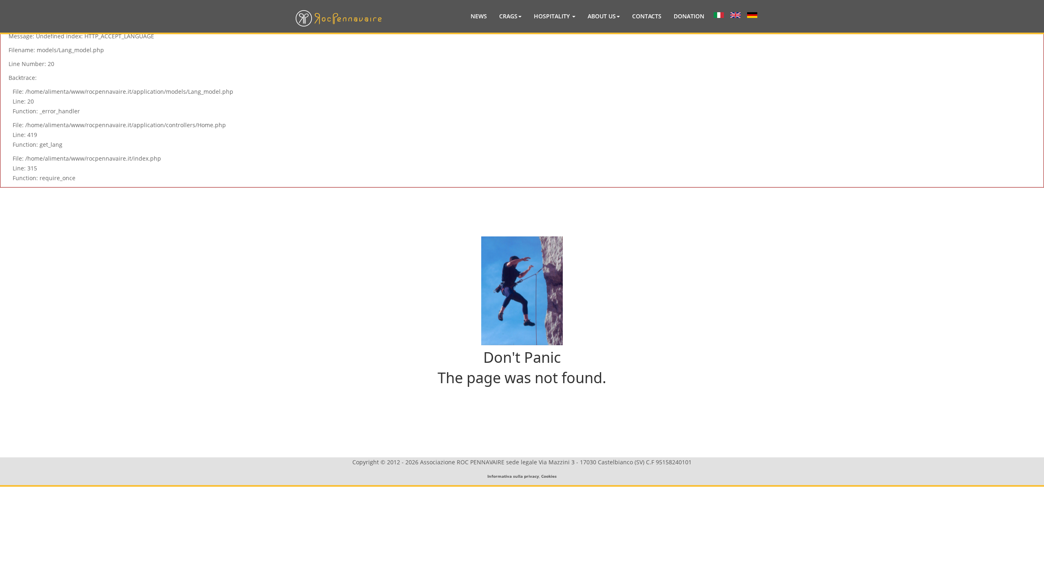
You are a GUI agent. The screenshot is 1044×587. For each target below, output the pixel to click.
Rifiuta (464, 175)
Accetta (580, 175)
